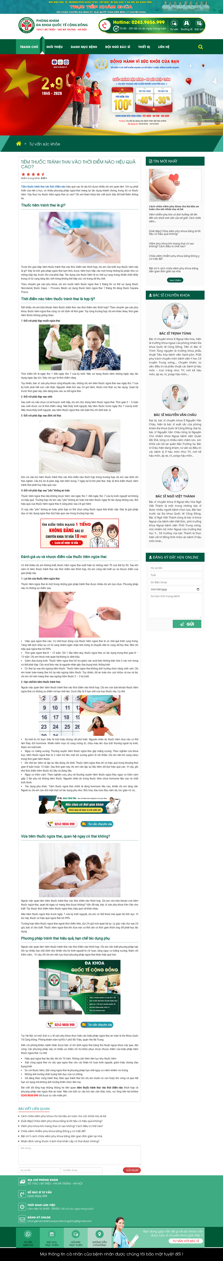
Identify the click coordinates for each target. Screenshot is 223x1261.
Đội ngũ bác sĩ (117, 46)
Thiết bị (144, 46)
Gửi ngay (132, 1170)
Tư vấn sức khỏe (44, 143)
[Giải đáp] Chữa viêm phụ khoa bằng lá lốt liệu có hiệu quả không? (61, 1121)
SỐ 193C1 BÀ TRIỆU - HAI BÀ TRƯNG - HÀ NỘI (55, 1183)
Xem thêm (175, 280)
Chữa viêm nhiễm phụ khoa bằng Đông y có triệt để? (53, 1131)
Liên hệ (163, 46)
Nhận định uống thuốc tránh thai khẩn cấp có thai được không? (59, 1141)
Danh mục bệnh (84, 46)
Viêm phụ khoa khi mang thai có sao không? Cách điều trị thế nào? (62, 1126)
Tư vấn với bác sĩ (186, 1241)
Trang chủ (29, 46)
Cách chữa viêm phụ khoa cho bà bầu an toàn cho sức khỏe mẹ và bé (63, 1116)
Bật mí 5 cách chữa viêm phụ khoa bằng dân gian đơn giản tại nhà (61, 1136)
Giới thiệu (54, 46)
